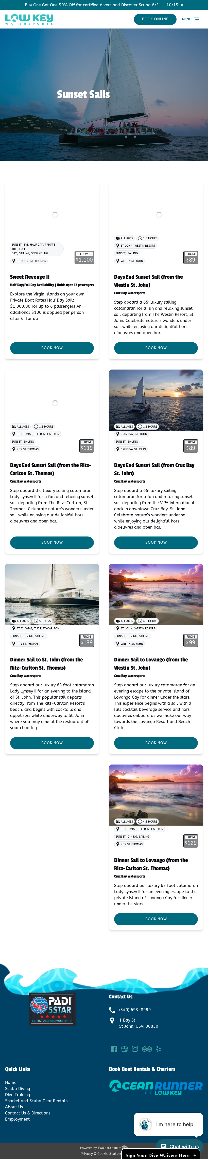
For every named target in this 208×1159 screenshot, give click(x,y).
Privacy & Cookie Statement (104, 1154)
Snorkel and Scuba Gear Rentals (36, 1100)
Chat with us (184, 1147)
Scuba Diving (17, 1088)
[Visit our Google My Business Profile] (124, 1049)
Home (10, 1082)
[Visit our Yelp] (158, 1049)
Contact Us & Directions (27, 1113)
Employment (17, 1119)
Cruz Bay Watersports (129, 293)
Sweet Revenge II (30, 277)
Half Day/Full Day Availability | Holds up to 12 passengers (52, 285)
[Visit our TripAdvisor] (147, 1049)
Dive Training (17, 1094)
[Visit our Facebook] (114, 1049)
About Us (14, 1107)
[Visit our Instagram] (135, 1049)
